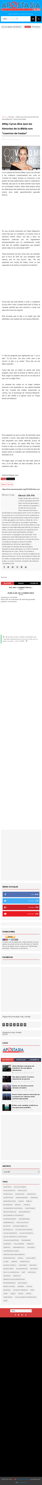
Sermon (7, 1290)
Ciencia (27, 1204)
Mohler (32, 1265)
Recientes (7, 1060)
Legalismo (30, 1258)
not (23, 1272)
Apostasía (19, 1194)
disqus (21, 583)
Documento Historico (14, 1215)
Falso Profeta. (26, 1233)
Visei (6, 1300)
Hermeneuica (19, 1247)
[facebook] (15, 1315)
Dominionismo (10, 1219)
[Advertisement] (21, 52)
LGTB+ (6, 1261)
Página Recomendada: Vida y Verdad (16, 1017)
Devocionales (10, 1212)
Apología (22, 1190)
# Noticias (10, 479)
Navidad (34, 1268)
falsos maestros (11, 1240)
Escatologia (22, 1222)
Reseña (21, 1286)
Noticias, (17, 139)
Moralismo (9, 1268)
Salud (29, 1286)
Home (4, 117)
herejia (30, 1244)
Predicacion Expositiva (14, 1279)
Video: (29, 1293)
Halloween (19, 1244)
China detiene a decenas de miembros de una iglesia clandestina (23, 1068)
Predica (17, 1276)
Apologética (9, 1190)
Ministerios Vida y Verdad (11, 1032)
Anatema (7, 1187)
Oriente (7, 1276)
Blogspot (22, 1482)
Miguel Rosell (10, 1265)
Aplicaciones (20, 1187)
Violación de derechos (25, 1297)
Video (13, 1293)
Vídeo (20, 1293)
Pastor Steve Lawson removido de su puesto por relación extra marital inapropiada (26, 1097)
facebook (34, 583)
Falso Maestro (10, 1233)
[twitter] (18, 1315)
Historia (31, 1247)
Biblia (29, 1201)
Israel (20, 1258)
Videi (6, 1293)
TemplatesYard (23, 1479)
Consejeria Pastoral (13, 1208)
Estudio (7, 1226)
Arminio (34, 1197)
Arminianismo (22, 1197)
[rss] (26, 1315)
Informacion (9, 1258)
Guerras (7, 1244)
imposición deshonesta (14, 1254)
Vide (32, 1290)
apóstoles (8, 1197)
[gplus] (22, 1315)
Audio (21, 1201)
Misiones (23, 1265)
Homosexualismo (11, 1251)
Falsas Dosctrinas (24, 1229)
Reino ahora (9, 1286)
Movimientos (22, 1268)
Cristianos (30, 1208)
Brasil (18, 1204)
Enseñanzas (9, 1222)
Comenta (34, 1060)
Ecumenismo (24, 1219)
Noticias (20, 26)
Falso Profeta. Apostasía (15, 1236)
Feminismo (26, 1240)
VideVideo (8, 1297)
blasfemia (8, 1204)
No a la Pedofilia (11, 1272)
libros (14, 1261)
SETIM (4, 1034)
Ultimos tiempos (20, 1290)
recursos (22, 1283)
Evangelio (8, 1229)
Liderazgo (25, 1261)
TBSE (5, 1424)
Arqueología (10, 1201)
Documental (24, 1212)
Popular (21, 1060)
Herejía (7, 1247)
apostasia (8, 1194)
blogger (7, 583)
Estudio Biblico (20, 1226)
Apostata (31, 1194)
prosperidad (10, 1283)
